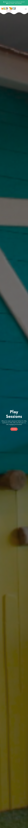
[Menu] (25, 9)
